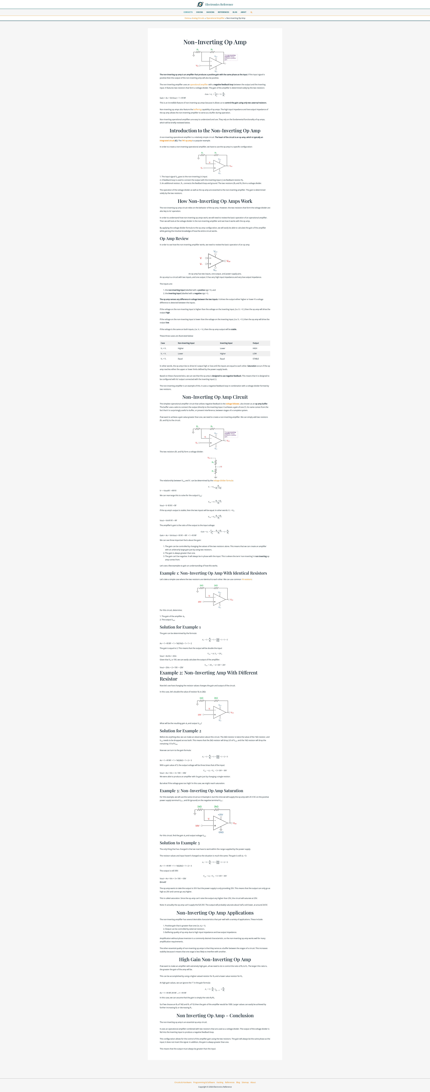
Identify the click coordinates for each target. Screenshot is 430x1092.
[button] (251, 12)
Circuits (188, 12)
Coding (199, 12)
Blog (235, 12)
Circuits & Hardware (182, 1082)
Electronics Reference (219, 4)
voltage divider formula (223, 480)
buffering (198, 109)
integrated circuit (167, 140)
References (223, 12)
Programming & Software (204, 1082)
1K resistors (247, 579)
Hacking (210, 12)
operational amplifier (199, 84)
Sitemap (245, 1082)
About (243, 12)
